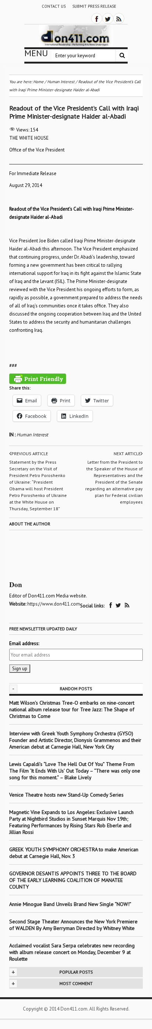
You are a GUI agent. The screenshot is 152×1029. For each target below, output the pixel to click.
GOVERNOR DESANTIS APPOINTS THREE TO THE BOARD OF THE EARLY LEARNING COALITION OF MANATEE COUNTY (73, 880)
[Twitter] (107, 18)
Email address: (24, 643)
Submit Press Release (94, 6)
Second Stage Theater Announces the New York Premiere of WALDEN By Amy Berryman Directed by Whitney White (73, 924)
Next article (127, 453)
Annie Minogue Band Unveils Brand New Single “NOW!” (70, 904)
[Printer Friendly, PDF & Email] (37, 379)
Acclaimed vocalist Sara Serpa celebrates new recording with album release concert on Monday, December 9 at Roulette (72, 952)
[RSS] (118, 18)
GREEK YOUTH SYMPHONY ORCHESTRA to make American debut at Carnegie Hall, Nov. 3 (73, 852)
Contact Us (54, 6)
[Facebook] (96, 18)
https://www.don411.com (53, 604)
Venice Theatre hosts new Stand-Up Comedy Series (66, 794)
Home (38, 81)
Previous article (29, 453)
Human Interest (32, 435)
